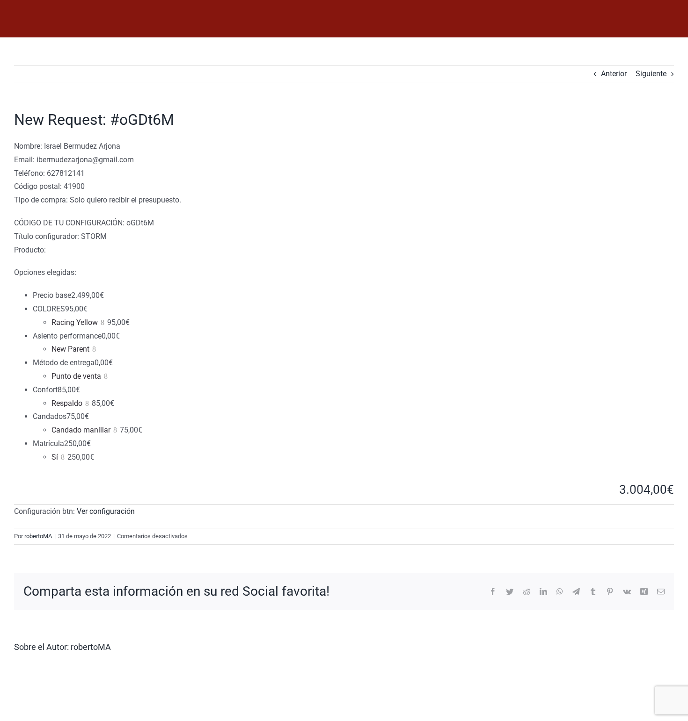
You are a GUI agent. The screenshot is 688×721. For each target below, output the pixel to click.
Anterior (614, 73)
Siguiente (651, 73)
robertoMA (38, 536)
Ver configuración (106, 511)
